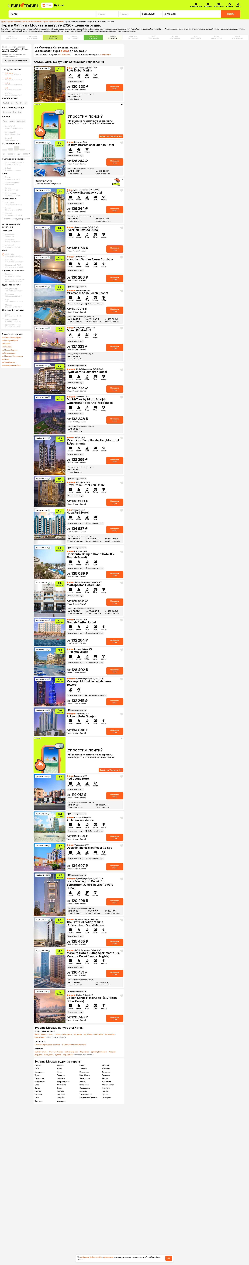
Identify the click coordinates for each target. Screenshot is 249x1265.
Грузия (37, 1075)
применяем (108, 1257)
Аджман (112, 1052)
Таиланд (83, 1069)
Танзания (106, 1072)
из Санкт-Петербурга (11, 338)
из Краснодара (8, 353)
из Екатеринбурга (10, 341)
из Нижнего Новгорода (12, 356)
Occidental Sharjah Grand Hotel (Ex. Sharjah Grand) (91, 555)
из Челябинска (8, 362)
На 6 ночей (39, 1037)
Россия (60, 1065)
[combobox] (52, 14)
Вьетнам (106, 1069)
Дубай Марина (71, 1052)
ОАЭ (37, 1069)
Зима (37, 1035)
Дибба (58, 1055)
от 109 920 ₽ (64, 55)
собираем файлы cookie (91, 1257)
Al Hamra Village (77, 652)
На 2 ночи (88, 1035)
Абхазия (105, 1065)
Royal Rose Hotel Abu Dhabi (86, 485)
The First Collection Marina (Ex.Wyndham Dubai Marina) (86, 923)
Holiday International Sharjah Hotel (90, 145)
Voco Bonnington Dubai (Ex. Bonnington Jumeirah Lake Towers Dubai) (90, 885)
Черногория (84, 1078)
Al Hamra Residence (80, 820)
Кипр (37, 1085)
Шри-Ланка (84, 1075)
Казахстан (39, 1078)
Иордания (84, 1085)
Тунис (59, 1072)
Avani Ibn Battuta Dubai (82, 230)
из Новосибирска (10, 350)
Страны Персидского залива (47, 1045)
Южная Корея (108, 1085)
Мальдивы (39, 1072)
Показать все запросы (56, 1037)
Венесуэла (106, 1098)
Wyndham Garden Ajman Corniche (90, 259)
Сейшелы (61, 1078)
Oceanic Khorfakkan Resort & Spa (89, 847)
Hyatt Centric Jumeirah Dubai (87, 372)
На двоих (78, 1035)
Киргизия (106, 1088)
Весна (43, 1035)
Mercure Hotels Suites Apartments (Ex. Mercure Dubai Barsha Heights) (93, 954)
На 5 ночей (110, 1035)
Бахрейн (60, 1098)
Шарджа (38, 1055)
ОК (168, 1258)
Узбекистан (40, 1081)
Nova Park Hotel (78, 512)
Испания (61, 1094)
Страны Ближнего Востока (74, 1045)
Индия (105, 1078)
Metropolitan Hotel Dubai (84, 585)
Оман (59, 1088)
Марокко (83, 1091)
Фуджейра (84, 1052)
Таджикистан (85, 1094)
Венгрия (38, 1101)
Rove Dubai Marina (79, 70)
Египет (82, 1065)
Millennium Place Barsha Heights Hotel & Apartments (93, 441)
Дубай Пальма (41, 1052)
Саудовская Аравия (88, 1098)
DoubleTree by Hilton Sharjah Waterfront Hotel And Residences (90, 401)
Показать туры (114, 87)
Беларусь (61, 1075)
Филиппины (84, 1088)
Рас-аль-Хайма (56, 1052)
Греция (105, 1094)
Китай (59, 1069)
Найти (230, 14)
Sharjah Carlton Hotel (81, 622)
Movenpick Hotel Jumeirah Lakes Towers (89, 683)
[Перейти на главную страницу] (24, 5)
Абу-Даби (48, 1055)
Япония (82, 1081)
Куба (37, 1098)
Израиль (38, 1094)
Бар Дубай (67, 1055)
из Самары (7, 347)
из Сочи (5, 359)
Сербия (60, 1091)
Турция (38, 1065)
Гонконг (105, 1091)
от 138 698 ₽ (105, 55)
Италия (38, 1091)
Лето (50, 1035)
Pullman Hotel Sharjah (81, 716)
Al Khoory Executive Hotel (84, 192)
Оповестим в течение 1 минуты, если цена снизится (14, 55)
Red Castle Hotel (78, 778)
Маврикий (106, 1081)
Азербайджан (63, 1081)
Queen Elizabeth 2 (79, 330)
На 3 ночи (98, 1035)
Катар (37, 1088)
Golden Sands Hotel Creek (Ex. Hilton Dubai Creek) (92, 999)
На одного (67, 1035)
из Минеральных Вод (11, 365)
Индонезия (84, 1072)
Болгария (61, 1101)
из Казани (6, 344)
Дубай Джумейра (99, 1052)
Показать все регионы (84, 1055)
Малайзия (61, 1085)
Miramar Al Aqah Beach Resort (87, 293)
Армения (106, 1075)
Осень (58, 1035)
